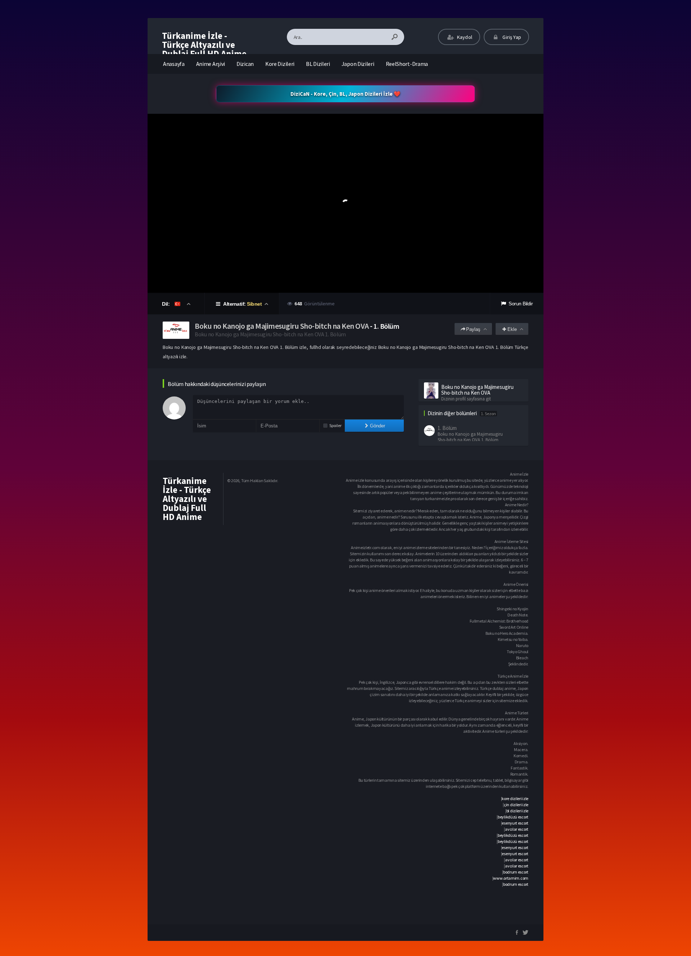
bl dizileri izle (517, 810)
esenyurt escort (515, 823)
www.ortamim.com (510, 878)
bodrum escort (515, 872)
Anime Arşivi (210, 63)
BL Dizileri (318, 63)
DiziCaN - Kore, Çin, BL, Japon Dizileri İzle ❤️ (345, 93)
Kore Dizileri (279, 63)
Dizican (245, 63)
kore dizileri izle (515, 798)
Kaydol (464, 37)
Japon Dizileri (358, 63)
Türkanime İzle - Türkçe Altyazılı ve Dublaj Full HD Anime (204, 44)
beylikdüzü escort (513, 817)
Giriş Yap (511, 37)
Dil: (166, 304)
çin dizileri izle (516, 804)
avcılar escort (516, 829)
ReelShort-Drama (407, 63)
